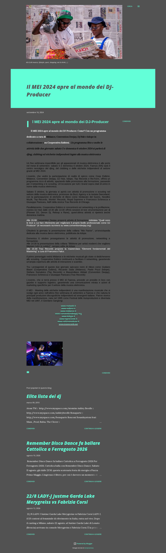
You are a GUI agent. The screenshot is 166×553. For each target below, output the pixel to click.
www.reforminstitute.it (68, 321)
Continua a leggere (93, 428)
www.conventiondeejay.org (68, 313)
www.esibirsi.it (68, 308)
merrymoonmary (89, 548)
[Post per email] (28, 373)
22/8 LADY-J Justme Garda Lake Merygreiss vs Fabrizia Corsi (61, 499)
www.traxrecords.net (68, 324)
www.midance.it (68, 311)
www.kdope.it (68, 316)
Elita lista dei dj (44, 396)
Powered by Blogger (84, 544)
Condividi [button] (127, 121)
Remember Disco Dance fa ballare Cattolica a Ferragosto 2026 (63, 446)
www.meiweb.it (68, 306)
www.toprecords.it (68, 319)
